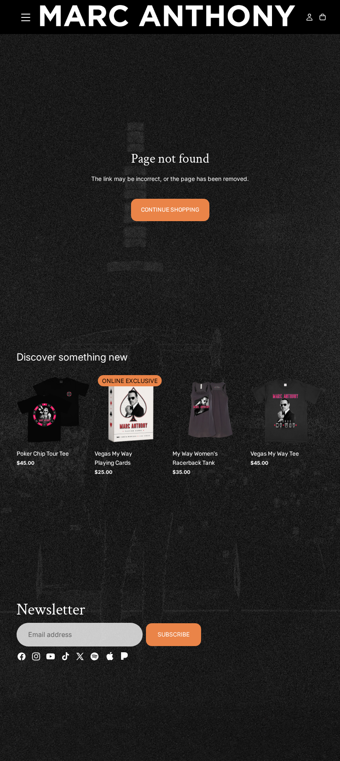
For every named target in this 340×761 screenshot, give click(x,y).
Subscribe (173, 634)
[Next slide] (80, 409)
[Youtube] (51, 657)
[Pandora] (123, 657)
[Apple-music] (109, 657)
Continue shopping (170, 209)
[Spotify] (95, 657)
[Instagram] (36, 657)
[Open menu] (26, 17)
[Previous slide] (26, 409)
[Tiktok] (65, 657)
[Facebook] (22, 657)
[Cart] (322, 17)
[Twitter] (80, 657)
